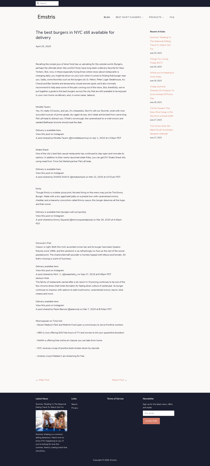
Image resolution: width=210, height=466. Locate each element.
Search (74, 404)
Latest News (42, 398)
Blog (107, 17)
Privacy (74, 408)
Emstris (113, 460)
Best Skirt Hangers (129, 17)
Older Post (44, 380)
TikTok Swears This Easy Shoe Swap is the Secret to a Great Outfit (161, 112)
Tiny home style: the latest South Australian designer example (161, 129)
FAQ (172, 17)
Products (155, 17)
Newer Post (118, 380)
